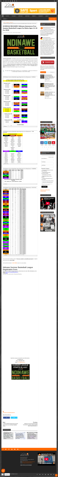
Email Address (44, 158)
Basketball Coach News (47, 174)
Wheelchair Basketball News (48, 182)
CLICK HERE (14, 262)
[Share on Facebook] (6, 417)
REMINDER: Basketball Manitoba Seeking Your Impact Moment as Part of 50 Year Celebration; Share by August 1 (50, 85)
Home (4, 22)
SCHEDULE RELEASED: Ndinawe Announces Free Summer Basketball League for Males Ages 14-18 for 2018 (20, 28)
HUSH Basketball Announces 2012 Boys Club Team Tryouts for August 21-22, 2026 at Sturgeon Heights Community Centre (32, 436)
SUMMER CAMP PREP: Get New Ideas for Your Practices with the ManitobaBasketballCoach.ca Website (50, 94)
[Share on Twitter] (14, 417)
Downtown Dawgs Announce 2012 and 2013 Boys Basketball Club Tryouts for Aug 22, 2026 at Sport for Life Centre (20, 436)
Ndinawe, (19, 32)
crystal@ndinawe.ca (21, 362)
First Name (43, 161)
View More (52, 72)
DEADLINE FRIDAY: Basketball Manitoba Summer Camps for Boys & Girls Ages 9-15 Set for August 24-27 (50, 77)
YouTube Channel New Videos (48, 180)
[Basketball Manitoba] (9, 5)
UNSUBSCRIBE (43, 191)
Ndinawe (11, 22)
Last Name (43, 165)
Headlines (7, 22)
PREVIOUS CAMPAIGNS (44, 189)
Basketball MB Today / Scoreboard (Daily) (46, 173)
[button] (40, 131)
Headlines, (15, 32)
